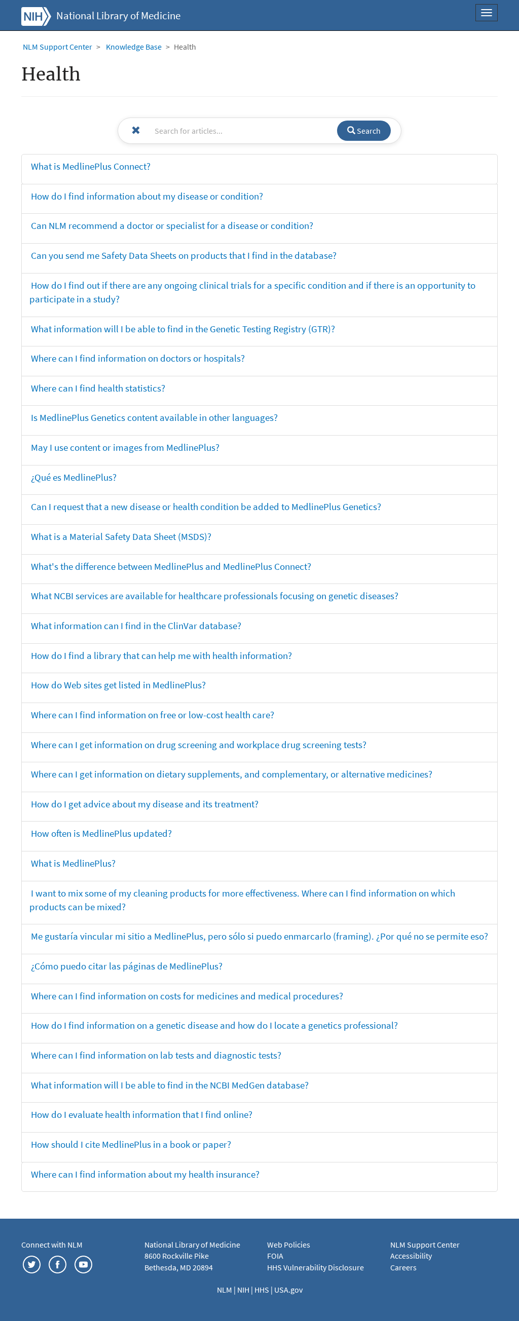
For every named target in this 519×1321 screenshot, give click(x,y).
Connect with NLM (52, 1244)
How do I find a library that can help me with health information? (161, 655)
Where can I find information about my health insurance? (145, 1174)
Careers (403, 1267)
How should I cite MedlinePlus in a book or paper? (131, 1144)
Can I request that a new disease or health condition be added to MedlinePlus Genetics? (206, 506)
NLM (225, 1290)
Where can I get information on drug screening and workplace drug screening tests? (198, 745)
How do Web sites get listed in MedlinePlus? (118, 685)
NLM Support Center (57, 47)
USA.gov (288, 1290)
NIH (244, 1290)
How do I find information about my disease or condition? (147, 196)
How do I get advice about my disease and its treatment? (144, 804)
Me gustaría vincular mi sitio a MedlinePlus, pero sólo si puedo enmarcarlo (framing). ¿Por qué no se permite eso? (259, 936)
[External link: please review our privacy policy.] (32, 1263)
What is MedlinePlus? (73, 863)
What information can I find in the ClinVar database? (136, 625)
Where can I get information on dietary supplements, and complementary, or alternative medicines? (231, 774)
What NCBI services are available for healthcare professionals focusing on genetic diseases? (214, 596)
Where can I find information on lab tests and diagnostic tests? (156, 1055)
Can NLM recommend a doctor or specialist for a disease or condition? (172, 225)
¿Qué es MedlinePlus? (74, 477)
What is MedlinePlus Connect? (91, 166)
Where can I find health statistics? (98, 388)
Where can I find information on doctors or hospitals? (138, 358)
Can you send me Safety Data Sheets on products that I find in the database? (184, 255)
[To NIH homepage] (36, 15)
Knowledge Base (134, 47)
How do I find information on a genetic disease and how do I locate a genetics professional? (214, 1025)
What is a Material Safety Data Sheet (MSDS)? (121, 536)
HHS (262, 1290)
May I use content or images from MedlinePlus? (125, 447)
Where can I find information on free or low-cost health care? (152, 715)
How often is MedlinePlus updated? (101, 833)
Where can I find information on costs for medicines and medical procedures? (187, 996)
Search (368, 131)
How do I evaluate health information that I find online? (141, 1114)
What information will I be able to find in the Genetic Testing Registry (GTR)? (183, 329)
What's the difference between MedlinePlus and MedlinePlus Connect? (171, 566)
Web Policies (288, 1244)
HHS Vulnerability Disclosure (315, 1267)
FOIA (275, 1256)
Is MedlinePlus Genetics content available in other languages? (154, 417)
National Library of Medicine (118, 15)
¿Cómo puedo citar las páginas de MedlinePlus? (127, 966)
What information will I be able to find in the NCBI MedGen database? (170, 1085)
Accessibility (411, 1256)
